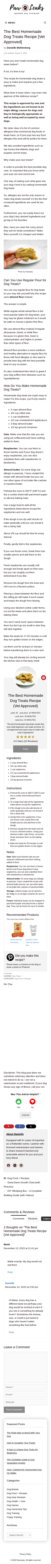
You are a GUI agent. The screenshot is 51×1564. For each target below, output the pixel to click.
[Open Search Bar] (45, 23)
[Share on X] (31, 1126)
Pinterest (26, 967)
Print (25, 749)
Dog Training (13, 1513)
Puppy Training (14, 1517)
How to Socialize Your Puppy (21, 1443)
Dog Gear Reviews (16, 1497)
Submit (25, 1115)
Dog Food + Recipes (18, 1178)
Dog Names (13, 1505)
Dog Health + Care (16, 1501)
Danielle (9, 1283)
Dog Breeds (13, 1489)
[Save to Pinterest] (9, 1126)
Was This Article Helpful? (25, 1094)
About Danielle (15, 1134)
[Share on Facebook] (20, 1126)
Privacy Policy (25, 1554)
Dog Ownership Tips (17, 1509)
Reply (10, 1272)
